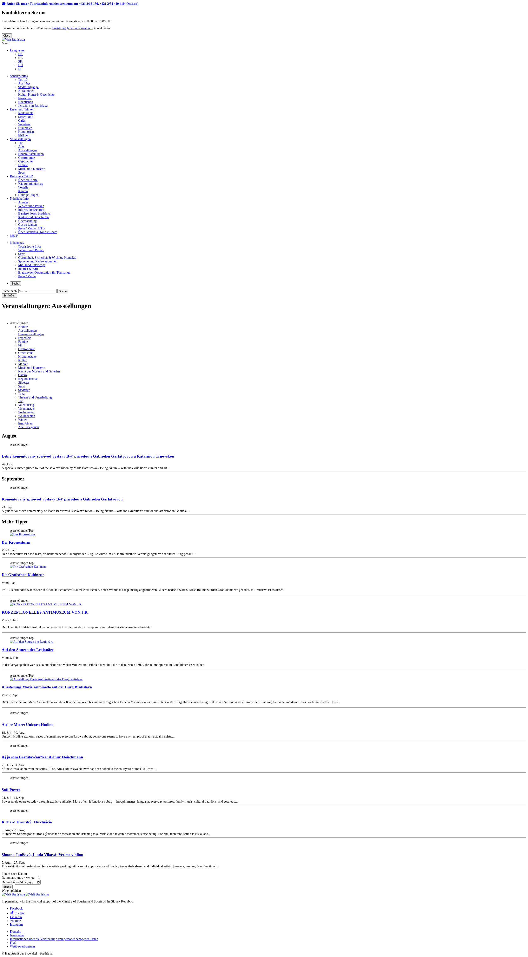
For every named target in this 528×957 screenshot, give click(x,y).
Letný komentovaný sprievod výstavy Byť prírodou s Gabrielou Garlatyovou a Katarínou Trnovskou (88, 456)
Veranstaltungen (20, 139)
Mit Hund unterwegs (31, 265)
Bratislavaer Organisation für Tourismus (44, 272)
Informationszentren (31, 209)
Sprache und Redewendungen (37, 261)
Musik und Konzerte (31, 169)
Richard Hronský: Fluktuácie (27, 822)
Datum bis (8, 882)
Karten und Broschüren (33, 217)
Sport (21, 172)
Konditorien (26, 131)
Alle (21, 146)
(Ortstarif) (70, 3)
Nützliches (17, 242)
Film (21, 345)
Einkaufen (25, 98)
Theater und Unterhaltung (35, 397)
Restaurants (25, 113)
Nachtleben (25, 102)
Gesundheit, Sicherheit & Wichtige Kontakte (47, 257)
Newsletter (17, 935)
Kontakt (15, 931)
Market (22, 364)
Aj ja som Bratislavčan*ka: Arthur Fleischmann (42, 757)
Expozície (24, 338)
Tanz (21, 393)
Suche (15, 283)
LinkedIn (16, 917)
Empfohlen (25, 423)
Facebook (16, 908)
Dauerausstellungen (31, 154)
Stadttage (24, 390)
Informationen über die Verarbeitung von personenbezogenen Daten (54, 939)
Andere (23, 326)
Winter (22, 419)
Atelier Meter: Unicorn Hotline (27, 724)
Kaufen (23, 191)
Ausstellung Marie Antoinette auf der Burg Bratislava (47, 687)
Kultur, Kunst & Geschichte (36, 94)
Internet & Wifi (28, 268)
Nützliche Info (19, 198)
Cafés (22, 120)
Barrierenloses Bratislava (34, 213)
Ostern (22, 375)
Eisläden (23, 135)
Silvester (23, 382)
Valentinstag (26, 405)
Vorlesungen (26, 412)
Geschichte (25, 161)
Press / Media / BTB (31, 228)
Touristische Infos (29, 246)
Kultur (22, 360)
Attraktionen (26, 90)
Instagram (16, 924)
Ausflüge (24, 83)
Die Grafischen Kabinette (23, 575)
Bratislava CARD (21, 176)
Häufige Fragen (28, 195)
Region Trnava (28, 379)
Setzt (21, 254)
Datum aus (9, 878)
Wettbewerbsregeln (22, 946)
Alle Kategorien (28, 427)
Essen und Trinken (22, 109)
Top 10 (22, 79)
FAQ (13, 942)
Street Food (25, 117)
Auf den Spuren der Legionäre (27, 649)
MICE (14, 235)
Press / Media (27, 276)
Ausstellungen (27, 150)
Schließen (9, 295)
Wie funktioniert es (30, 183)
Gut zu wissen (27, 224)
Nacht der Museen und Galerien (39, 371)
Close (6, 35)
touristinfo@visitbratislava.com (72, 28)
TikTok (19, 913)
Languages (17, 50)
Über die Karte (28, 180)
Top (20, 143)
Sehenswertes (19, 76)
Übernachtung (27, 221)
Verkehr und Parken (31, 206)
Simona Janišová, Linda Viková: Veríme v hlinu (42, 855)
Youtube (15, 921)
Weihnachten (26, 416)
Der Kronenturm (16, 542)
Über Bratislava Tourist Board (37, 232)
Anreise (23, 202)
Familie (23, 165)
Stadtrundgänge (28, 87)
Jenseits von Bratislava (33, 105)
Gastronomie (26, 157)
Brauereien (25, 128)
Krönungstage (27, 356)
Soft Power (11, 789)
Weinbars (24, 124)
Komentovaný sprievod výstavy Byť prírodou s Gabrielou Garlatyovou (62, 499)
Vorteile (23, 187)
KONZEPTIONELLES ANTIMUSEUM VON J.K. (45, 612)
